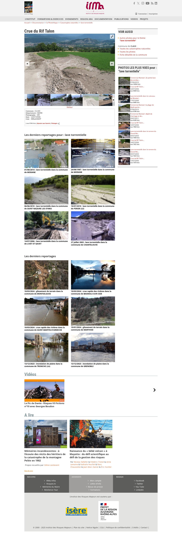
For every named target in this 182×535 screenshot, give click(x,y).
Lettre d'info (95, 483)
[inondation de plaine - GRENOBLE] (93, 361)
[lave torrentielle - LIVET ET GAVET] (46, 238)
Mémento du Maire (51, 487)
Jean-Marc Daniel (91, 467)
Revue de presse (95, 487)
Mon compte (95, 480)
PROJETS (144, 19)
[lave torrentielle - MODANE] (46, 167)
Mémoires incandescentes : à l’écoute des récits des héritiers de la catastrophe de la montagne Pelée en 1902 (45, 455)
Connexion (142, 14)
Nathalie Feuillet (87, 464)
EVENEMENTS (71, 19)
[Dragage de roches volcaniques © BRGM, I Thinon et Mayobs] (91, 447)
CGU (102, 527)
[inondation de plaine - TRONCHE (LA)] (46, 361)
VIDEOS (134, 19)
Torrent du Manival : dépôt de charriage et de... (141, 115)
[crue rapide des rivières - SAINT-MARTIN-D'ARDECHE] (46, 325)
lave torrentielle (87, 23)
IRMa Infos (51, 480)
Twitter (140, 483)
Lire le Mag (28, 14)
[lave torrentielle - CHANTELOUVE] (93, 240)
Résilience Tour (51, 490)
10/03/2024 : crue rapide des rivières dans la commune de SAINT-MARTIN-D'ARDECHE (44, 328)
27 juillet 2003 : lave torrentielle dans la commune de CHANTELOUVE (89, 243)
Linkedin (140, 490)
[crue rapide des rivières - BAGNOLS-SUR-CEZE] (93, 289)
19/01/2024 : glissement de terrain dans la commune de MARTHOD (90, 328)
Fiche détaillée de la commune (133, 54)
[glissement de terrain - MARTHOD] (93, 325)
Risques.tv (51, 483)
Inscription (153, 14)
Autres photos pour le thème (132, 39)
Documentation (38, 23)
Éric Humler (106, 467)
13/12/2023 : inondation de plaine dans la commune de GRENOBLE (90, 364)
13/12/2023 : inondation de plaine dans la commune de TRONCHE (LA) (43, 364)
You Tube (140, 487)
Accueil (27, 23)
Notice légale (92, 527)
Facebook (140, 480)
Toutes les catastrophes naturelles (135, 48)
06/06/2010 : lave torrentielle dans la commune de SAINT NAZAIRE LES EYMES (46, 207)
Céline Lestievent (51, 465)
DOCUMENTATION (103, 19)
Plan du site (79, 527)
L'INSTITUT (30, 19)
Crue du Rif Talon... (137, 87)
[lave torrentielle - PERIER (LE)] (93, 203)
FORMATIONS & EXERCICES (50, 19)
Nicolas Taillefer (81, 462)
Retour (70, 107)
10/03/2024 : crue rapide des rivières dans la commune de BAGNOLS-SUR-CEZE (91, 292)
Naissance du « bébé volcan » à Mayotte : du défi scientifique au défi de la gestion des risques (89, 454)
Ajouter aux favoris (43, 123)
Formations (95, 490)
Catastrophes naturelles (69, 23)
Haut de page (28, 471)
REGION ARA (86, 19)
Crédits (135, 527)
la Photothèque (52, 23)
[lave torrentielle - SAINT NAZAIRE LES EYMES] (46, 203)
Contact (144, 527)
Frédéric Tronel (97, 462)
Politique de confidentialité (118, 527)
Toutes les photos (127, 51)
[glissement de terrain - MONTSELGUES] (46, 289)
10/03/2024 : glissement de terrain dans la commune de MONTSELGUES (43, 292)
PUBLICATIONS (121, 19)
